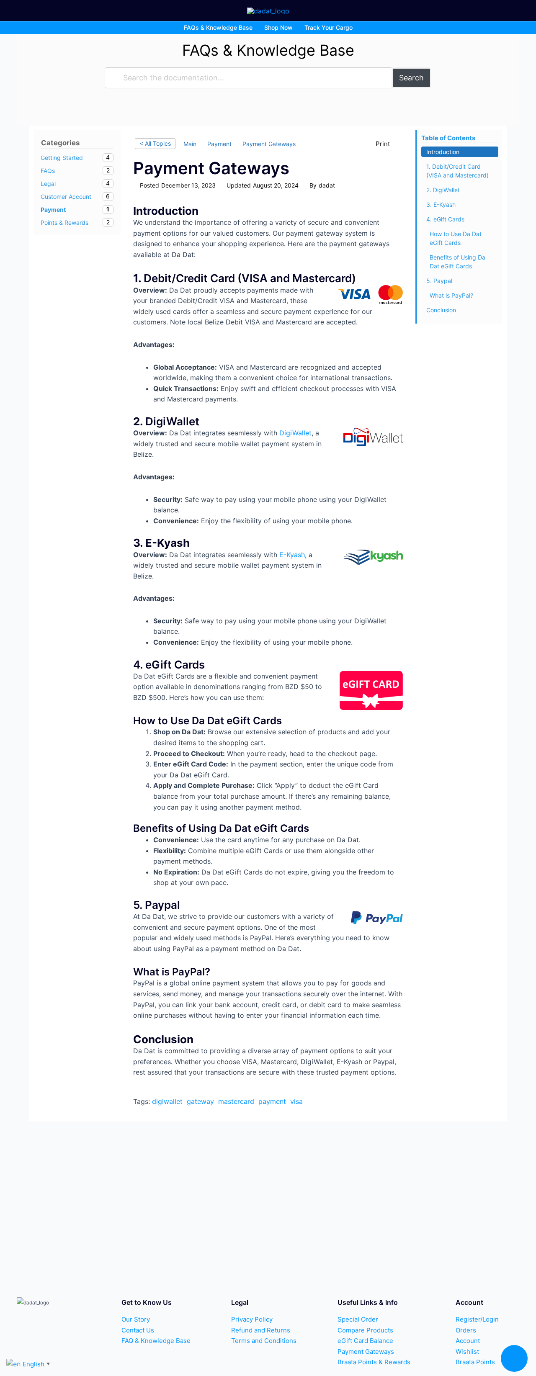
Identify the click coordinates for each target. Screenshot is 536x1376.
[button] (514, 1358)
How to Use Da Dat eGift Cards (456, 238)
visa (296, 1101)
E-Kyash (292, 554)
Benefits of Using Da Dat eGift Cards (457, 262)
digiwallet (167, 1101)
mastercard (236, 1101)
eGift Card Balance (365, 1341)
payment (272, 1101)
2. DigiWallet (443, 189)
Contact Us (137, 1330)
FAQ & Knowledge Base (156, 1341)
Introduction (442, 151)
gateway (200, 1101)
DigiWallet (295, 433)
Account (468, 1341)
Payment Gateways (366, 1351)
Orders (466, 1330)
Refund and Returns (260, 1330)
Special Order (358, 1319)
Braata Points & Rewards (374, 1362)
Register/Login (477, 1319)
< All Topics (155, 143)
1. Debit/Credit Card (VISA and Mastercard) (457, 171)
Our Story (135, 1319)
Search (411, 77)
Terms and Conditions (263, 1341)
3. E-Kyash (441, 204)
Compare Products (365, 1330)
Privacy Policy (252, 1319)
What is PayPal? (451, 295)
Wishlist (467, 1351)
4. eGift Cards (445, 219)
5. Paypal (439, 280)
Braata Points (475, 1362)
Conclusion (441, 310)
